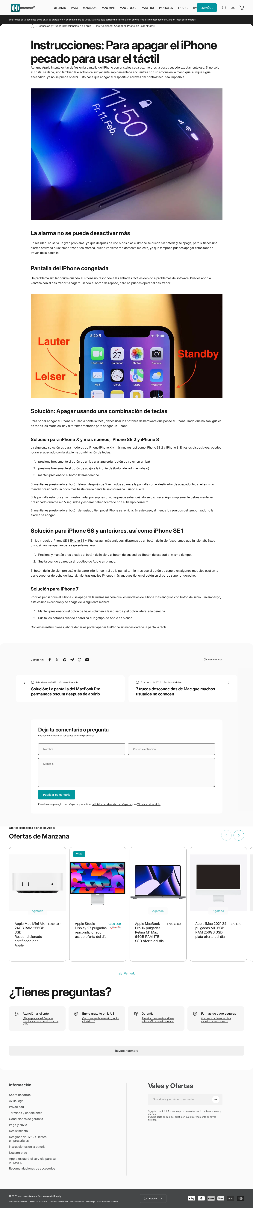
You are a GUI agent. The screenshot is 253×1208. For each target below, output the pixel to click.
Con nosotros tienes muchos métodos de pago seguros (216, 1020)
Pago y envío (18, 1125)
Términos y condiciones (25, 1113)
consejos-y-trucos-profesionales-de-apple (65, 25)
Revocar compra (126, 1051)
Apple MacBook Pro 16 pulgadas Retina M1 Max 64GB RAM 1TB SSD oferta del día (149, 932)
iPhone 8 (172, 447)
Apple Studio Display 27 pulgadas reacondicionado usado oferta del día (91, 930)
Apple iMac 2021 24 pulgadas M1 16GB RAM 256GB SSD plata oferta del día (210, 930)
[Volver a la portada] (32, 26)
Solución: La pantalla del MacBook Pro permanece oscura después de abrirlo (65, 691)
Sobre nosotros (20, 1095)
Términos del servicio (59, 1201)
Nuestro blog (18, 1152)
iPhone (108, 67)
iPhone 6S (77, 540)
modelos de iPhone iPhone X (92, 447)
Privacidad (16, 1107)
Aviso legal (16, 1101)
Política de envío (77, 1201)
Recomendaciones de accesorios (32, 1168)
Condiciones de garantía (26, 1119)
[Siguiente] (239, 835)
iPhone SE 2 (154, 447)
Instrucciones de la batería (27, 1146)
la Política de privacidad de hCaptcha (112, 804)
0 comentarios (215, 659)
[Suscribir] (215, 1099)
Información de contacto (107, 1201)
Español (153, 1198)
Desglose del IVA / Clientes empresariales (27, 1138)
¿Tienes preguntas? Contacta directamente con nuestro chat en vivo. (40, 1021)
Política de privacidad (38, 1201)
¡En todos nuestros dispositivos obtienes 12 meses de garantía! (158, 1020)
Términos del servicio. (148, 804)
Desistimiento (18, 1131)
